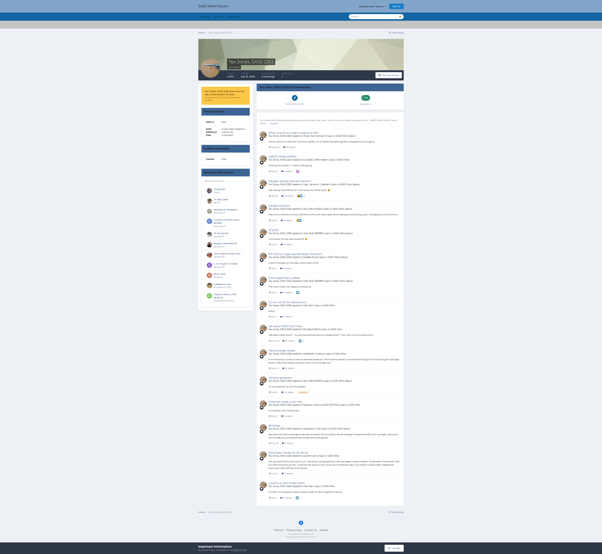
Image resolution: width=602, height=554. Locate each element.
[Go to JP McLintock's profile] (209, 234)
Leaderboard (234, 16)
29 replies (290, 147)
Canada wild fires (279, 205)
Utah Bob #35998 (313, 233)
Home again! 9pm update (284, 277)
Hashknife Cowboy (313, 353)
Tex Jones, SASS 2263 (270, 120)
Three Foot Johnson (314, 136)
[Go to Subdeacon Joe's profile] (209, 285)
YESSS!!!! (273, 230)
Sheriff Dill (219, 189)
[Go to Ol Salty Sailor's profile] (209, 201)
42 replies (288, 196)
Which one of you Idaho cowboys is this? (348, 120)
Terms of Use (239, 550)
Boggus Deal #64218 (225, 243)
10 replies (288, 244)
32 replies (287, 292)
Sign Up (396, 6)
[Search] (400, 16)
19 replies (288, 473)
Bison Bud (219, 274)
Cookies (323, 530)
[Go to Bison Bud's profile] (209, 275)
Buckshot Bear (311, 329)
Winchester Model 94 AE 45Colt (288, 452)
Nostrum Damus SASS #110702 (320, 404)
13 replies (288, 220)
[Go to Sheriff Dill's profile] (209, 190)
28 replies (288, 392)
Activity (218, 16)
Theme (278, 530)
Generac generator (280, 377)
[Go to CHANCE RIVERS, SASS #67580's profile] (209, 221)
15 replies (288, 443)
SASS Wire (343, 159)
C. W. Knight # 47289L (226, 263)
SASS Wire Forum (213, 6)
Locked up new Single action (286, 483)
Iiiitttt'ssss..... (275, 425)
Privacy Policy (294, 530)
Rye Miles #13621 (312, 208)
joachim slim (310, 455)
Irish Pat (307, 305)
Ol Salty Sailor (221, 199)
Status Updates (386, 16)
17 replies (287, 316)
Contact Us (310, 530)
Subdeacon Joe (222, 284)
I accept (395, 548)
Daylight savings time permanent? (289, 181)
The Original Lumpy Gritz (227, 253)
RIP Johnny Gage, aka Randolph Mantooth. (295, 254)
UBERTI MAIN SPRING (381, 120)
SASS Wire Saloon (346, 136)
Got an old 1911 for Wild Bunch (287, 302)
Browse (205, 16)
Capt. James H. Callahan (316, 184)
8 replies (286, 268)
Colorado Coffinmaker (315, 159)
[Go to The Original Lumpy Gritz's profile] (209, 255)
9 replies (287, 171)
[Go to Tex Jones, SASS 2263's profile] (263, 134)
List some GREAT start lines (313, 120)
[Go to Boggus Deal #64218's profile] (209, 244)
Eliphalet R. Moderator (226, 209)
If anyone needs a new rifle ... (286, 401)
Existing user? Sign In (372, 6)
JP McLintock (221, 233)
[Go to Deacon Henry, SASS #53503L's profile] (209, 295)
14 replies (288, 416)
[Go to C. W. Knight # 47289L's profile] (209, 265)
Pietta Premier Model (281, 350)
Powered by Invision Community (301, 537)
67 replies (290, 340)
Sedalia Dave (310, 257)
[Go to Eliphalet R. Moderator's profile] (209, 211)
